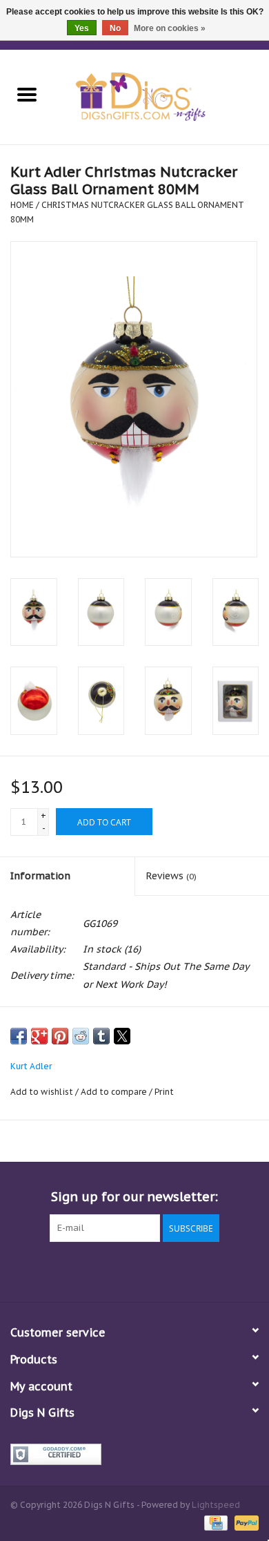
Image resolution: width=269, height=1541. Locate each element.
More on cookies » (170, 28)
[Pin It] (60, 1036)
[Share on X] (122, 1036)
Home (22, 205)
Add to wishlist (42, 1092)
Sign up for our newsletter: (134, 1196)
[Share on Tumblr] (101, 1036)
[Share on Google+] (39, 1036)
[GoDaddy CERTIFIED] (134, 1454)
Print (164, 1092)
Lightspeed (216, 1505)
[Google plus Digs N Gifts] (110, 1270)
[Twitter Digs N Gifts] (85, 1270)
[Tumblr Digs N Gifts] (184, 1270)
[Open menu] (27, 94)
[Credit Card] (214, 1522)
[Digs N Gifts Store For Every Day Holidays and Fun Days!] (161, 96)
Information (40, 876)
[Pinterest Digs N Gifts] (134, 1270)
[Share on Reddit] (80, 1036)
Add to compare (115, 1092)
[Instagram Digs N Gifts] (209, 1270)
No (115, 28)
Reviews (171, 876)
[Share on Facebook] (18, 1036)
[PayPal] (244, 1522)
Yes (81, 28)
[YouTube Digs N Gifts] (159, 1270)
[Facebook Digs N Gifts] (60, 1270)
